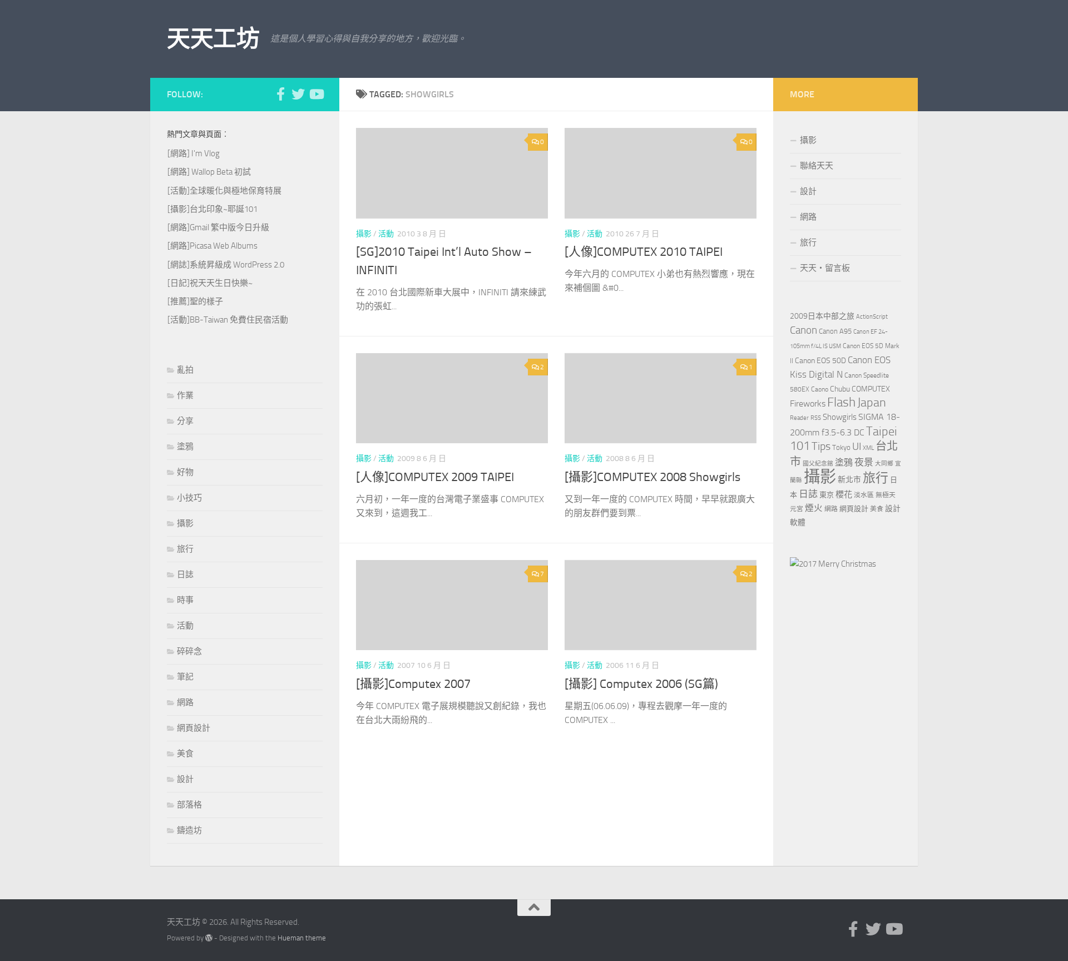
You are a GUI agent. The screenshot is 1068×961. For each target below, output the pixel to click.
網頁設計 (193, 728)
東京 (826, 495)
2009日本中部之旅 (822, 316)
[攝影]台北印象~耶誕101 (212, 209)
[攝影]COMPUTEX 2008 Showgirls (652, 477)
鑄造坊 (189, 830)
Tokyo (841, 447)
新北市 (849, 479)
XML (868, 448)
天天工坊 (213, 39)
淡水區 (864, 495)
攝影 (364, 234)
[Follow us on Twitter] (298, 94)
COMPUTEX (871, 389)
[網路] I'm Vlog (193, 153)
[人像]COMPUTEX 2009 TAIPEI (435, 477)
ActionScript (872, 316)
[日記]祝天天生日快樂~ (210, 283)
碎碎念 (189, 651)
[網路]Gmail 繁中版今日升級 (218, 227)
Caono (819, 389)
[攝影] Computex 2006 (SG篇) (641, 684)
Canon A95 (835, 331)
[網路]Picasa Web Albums (212, 246)
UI (856, 446)
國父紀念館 (818, 463)
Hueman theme (302, 938)
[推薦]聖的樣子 (195, 301)
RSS (815, 418)
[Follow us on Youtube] (316, 94)
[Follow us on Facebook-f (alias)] (280, 94)
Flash (841, 402)
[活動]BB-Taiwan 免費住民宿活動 (227, 320)
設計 (185, 779)
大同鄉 (884, 463)
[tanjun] (833, 564)
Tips (821, 446)
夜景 (863, 462)
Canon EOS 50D (820, 360)
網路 (185, 702)
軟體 (797, 522)
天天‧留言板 (825, 268)
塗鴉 (185, 447)
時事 (185, 600)
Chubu (840, 389)
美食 (185, 754)
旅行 (185, 549)
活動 (386, 234)
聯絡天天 (816, 166)
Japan (871, 402)
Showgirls (840, 417)
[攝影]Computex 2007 (413, 684)
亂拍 (185, 370)
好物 (185, 472)
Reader (799, 418)
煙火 (814, 508)
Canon (803, 330)
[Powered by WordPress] (208, 938)
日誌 (185, 574)
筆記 (185, 677)
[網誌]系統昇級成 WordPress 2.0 (225, 265)
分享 (185, 421)
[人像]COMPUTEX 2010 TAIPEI (644, 252)
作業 (185, 395)
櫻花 (843, 494)
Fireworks (807, 404)
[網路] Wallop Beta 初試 (209, 172)
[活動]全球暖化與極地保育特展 (224, 191)
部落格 (189, 805)
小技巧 (189, 498)
